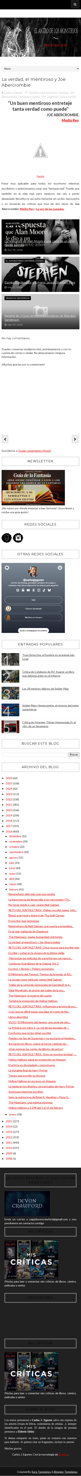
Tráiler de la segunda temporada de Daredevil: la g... (39, 984)
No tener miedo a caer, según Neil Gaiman (33, 904)
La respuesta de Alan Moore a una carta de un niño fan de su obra (39, 243)
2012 (9, 1137)
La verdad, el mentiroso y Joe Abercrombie (34, 942)
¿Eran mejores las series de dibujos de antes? (35, 1049)
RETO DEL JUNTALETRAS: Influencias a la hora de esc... (42, 1006)
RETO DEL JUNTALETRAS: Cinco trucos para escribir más (43, 947)
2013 (9, 1131)
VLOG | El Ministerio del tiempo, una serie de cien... (39, 1022)
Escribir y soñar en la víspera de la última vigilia (36, 953)
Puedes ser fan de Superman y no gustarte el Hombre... (42, 1038)
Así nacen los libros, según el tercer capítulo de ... (38, 1043)
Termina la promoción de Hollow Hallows (33, 1001)
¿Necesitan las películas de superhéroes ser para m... (40, 958)
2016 (9, 831)
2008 (9, 1158)
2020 (9, 810)
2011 (9, 1142)
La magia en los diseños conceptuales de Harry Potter (41, 1086)
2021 (9, 804)
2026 (9, 778)
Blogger (63, 1454)
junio (12, 868)
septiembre (16, 852)
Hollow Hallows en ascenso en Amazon (32, 1081)
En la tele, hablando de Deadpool (28, 931)
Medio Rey (70, 120)
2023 (9, 794)
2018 (9, 820)
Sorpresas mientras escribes (25, 1091)
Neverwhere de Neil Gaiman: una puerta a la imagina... (41, 926)
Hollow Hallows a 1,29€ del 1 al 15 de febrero (35, 1107)
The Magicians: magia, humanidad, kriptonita (35, 937)
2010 (9, 1147)
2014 (9, 1126)
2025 (9, 783)
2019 (9, 815)
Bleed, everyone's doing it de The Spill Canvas (36, 915)
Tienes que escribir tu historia (26, 1075)
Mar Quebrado (50, 96)
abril (12, 878)
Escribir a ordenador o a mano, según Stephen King (40, 282)
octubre (14, 846)
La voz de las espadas (50, 209)
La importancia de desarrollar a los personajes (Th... (39, 899)
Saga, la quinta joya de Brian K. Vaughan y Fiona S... (39, 1097)
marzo (13, 884)
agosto (13, 857)
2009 (9, 1153)
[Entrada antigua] (75, 439)
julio (12, 862)
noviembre (16, 841)
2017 (9, 826)
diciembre (15, 836)
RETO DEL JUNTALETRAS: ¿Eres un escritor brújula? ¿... (42, 1054)
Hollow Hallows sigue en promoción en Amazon (37, 1059)
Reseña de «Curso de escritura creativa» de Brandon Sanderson (40, 318)
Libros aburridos (18, 1017)
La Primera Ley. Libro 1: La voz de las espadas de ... (38, 1027)
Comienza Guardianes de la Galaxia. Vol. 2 (33, 963)
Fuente (40, 176)
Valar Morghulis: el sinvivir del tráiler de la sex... (36, 990)
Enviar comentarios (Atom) (34, 450)
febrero (14, 889)
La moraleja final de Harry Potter (28, 1070)
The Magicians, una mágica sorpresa (30, 1102)
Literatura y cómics (29, 96)
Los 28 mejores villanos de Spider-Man (45, 688)
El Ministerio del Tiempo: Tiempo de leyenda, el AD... (40, 974)
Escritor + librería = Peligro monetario (31, 968)
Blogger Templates (65, 1471)
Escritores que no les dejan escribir (29, 1033)
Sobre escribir (68, 96)
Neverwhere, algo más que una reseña (31, 894)
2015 (9, 1121)
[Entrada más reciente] (5, 439)
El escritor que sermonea (23, 920)
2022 (9, 799)
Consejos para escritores (43, 92)
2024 (9, 788)
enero (13, 1114)
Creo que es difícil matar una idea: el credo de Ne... (39, 1011)
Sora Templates (41, 1471)
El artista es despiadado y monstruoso (31, 1065)
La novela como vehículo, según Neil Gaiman (35, 979)
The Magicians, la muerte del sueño (30, 995)
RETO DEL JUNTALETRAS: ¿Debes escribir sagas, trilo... (42, 910)
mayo (12, 873)
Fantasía (63, 92)
